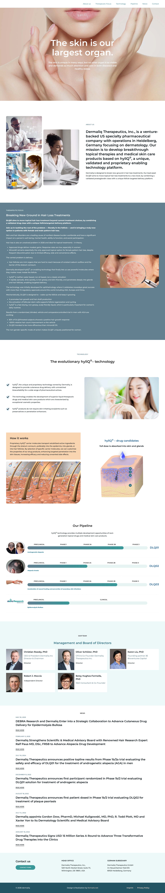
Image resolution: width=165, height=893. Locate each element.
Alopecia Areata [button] (33, 570)
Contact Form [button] (25, 867)
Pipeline (134, 4)
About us (87, 4)
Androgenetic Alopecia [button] (36, 552)
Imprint (130, 888)
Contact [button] (155, 4)
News (144, 4)
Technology (121, 4)
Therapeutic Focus (103, 4)
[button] (130, 468)
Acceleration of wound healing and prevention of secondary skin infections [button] (54, 589)
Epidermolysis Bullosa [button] (35, 607)
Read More (20, 730)
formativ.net (93, 888)
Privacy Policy (143, 888)
